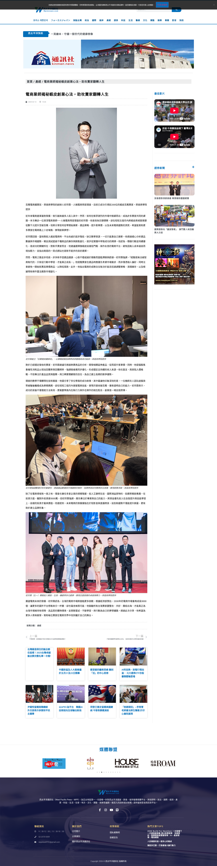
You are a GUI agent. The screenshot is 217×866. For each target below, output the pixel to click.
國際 (94, 20)
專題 (167, 20)
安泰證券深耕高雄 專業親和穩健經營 (171, 198)
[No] (214, 5)
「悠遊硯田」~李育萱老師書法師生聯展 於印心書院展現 (133, 710)
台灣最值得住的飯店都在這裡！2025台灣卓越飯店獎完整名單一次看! (39, 652)
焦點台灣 (77, 20)
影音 (174, 20)
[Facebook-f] (99, 810)
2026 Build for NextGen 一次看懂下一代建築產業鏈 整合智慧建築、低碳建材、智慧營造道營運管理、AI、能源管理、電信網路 (164, 834)
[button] (40, 763)
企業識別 (76, 836)
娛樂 (160, 20)
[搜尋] (176, 9)
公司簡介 (76, 831)
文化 (145, 20)
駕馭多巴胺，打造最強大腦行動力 (161, 845)
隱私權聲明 (115, 832)
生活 (130, 20)
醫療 (138, 20)
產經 (109, 20)
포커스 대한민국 (40, 20)
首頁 (30, 81)
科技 (123, 20)
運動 (152, 20)
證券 (116, 20)
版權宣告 (114, 837)
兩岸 (101, 20)
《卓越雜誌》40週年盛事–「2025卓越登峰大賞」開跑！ (84, 34)
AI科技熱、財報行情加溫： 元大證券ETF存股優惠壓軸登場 (133, 673)
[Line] (117, 810)
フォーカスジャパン (60, 20)
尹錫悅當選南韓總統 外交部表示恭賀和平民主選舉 (39, 710)
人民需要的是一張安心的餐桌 (159, 841)
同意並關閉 (162, 5)
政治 (87, 20)
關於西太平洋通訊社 (81, 841)
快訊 (181, 20)
